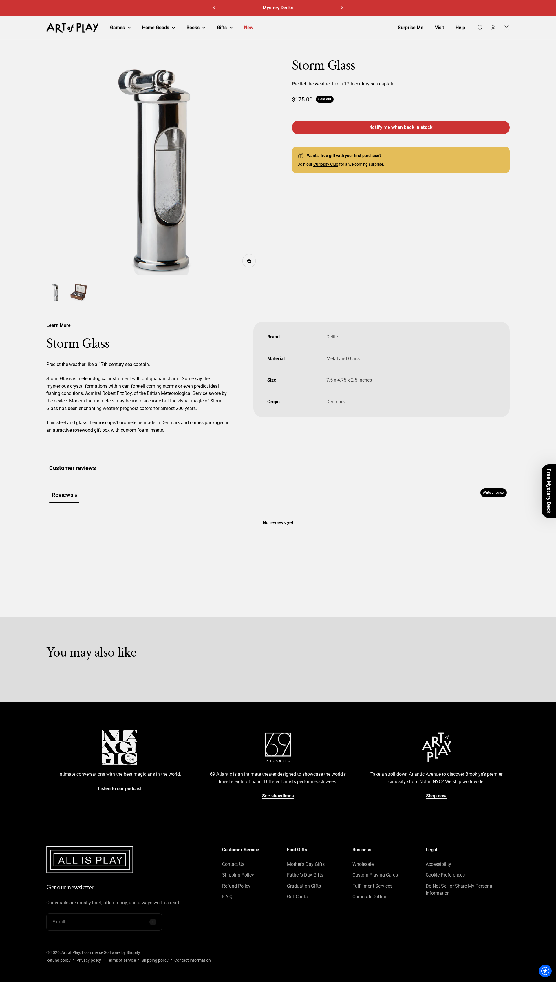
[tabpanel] (278, 547)
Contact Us (233, 864)
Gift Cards (297, 896)
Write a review (493, 493)
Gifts (222, 27)
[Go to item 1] (55, 293)
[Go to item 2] (79, 293)
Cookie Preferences (445, 875)
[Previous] (214, 8)
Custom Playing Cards (375, 875)
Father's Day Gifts (305, 875)
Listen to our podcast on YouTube (278, 7)
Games (117, 27)
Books (193, 27)
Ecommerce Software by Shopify (111, 952)
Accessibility (438, 864)
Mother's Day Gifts (306, 864)
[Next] (342, 8)
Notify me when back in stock (401, 127)
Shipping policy (155, 960)
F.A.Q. (228, 896)
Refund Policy (236, 886)
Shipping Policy (238, 875)
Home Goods (155, 27)
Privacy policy (88, 960)
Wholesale (363, 864)
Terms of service (121, 960)
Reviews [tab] (64, 494)
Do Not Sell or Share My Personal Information (459, 889)
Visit (439, 27)
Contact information (192, 960)
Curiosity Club (325, 164)
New (248, 27)
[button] (549, 491)
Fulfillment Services (372, 886)
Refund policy (58, 960)
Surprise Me (410, 27)
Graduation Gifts (304, 886)
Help (460, 27)
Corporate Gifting (369, 896)
